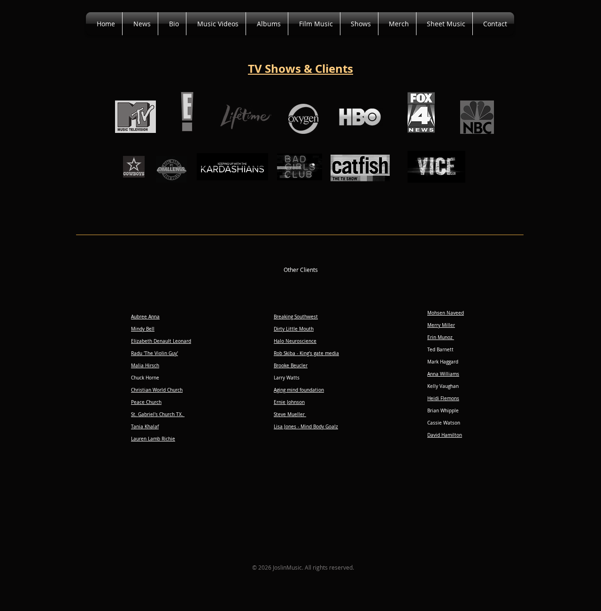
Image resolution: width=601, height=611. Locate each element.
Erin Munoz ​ (440, 337)
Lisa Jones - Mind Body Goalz (306, 427)
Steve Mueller (290, 414)
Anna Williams (443, 374)
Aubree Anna (145, 317)
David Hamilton (444, 435)
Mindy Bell (142, 329)
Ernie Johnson (289, 402)
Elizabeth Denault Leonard (161, 341)
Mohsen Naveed (445, 313)
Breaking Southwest (296, 317)
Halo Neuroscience (295, 341)
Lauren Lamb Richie (153, 439)
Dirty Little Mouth (294, 329)
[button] (314, 23)
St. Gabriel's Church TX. (158, 414)
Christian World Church (157, 390)
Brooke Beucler (291, 366)
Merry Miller (441, 325)
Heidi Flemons (443, 398)
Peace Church (146, 402)
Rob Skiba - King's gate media (306, 353)
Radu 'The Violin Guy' (154, 353)
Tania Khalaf (145, 427)
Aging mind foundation (299, 390)
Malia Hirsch (145, 366)
